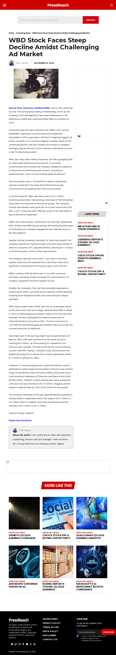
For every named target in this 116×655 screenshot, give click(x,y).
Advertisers (50, 619)
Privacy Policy (52, 623)
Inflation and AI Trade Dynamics (89, 228)
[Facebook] (23, 644)
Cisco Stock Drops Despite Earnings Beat (91, 258)
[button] (4, 4)
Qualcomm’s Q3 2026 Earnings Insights (90, 537)
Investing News (23, 33)
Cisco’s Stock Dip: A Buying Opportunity (92, 273)
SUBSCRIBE (108, 632)
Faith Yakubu (22, 63)
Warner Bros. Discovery (21, 107)
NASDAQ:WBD (42, 107)
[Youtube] (27, 644)
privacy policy (96, 640)
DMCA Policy (50, 631)
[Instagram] (19, 644)
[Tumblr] (31, 644)
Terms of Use (51, 627)
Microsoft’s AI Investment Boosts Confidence (89, 586)
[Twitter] (12, 644)
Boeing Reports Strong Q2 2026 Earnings (53, 586)
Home (11, 33)
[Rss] (34, 644)
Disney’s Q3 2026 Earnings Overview (22, 537)
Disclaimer (49, 635)
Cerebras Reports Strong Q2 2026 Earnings (90, 242)
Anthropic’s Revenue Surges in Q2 (23, 585)
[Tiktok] (16, 644)
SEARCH (90, 20)
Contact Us (50, 639)
